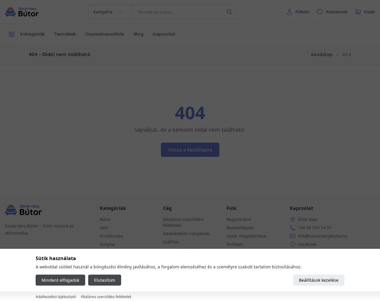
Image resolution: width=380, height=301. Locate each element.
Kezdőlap (322, 55)
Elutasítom (104, 280)
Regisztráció (239, 219)
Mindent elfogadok (60, 280)
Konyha (107, 244)
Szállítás (171, 242)
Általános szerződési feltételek (106, 296)
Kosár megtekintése (246, 236)
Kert (104, 227)
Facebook (307, 244)
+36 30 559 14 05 (314, 227)
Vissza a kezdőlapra (190, 149)
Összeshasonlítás (104, 34)
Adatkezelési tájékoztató (56, 296)
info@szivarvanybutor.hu (322, 236)
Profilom (235, 244)
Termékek (65, 34)
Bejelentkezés (240, 227)
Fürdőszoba (111, 236)
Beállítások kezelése (318, 280)
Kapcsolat (164, 34)
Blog (138, 34)
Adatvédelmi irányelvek (186, 233)
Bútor (105, 219)
